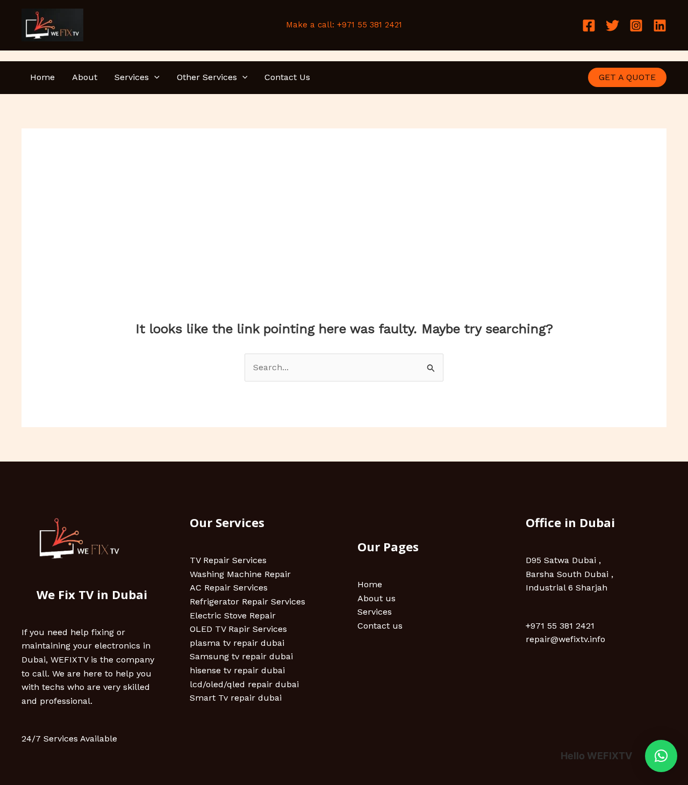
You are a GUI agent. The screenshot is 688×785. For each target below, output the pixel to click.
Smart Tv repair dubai (236, 698)
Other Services (207, 77)
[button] (154, 77)
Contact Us (287, 77)
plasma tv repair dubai (237, 643)
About (84, 77)
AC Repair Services (229, 587)
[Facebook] (589, 25)
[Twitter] (612, 25)
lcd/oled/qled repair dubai (244, 684)
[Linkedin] (659, 25)
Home (42, 77)
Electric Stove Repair (233, 615)
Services (131, 77)
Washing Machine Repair (240, 574)
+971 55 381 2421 (560, 626)
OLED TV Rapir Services (238, 629)
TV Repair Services (228, 560)
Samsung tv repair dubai (241, 656)
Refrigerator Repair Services (247, 601)
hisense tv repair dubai (237, 670)
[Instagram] (636, 25)
